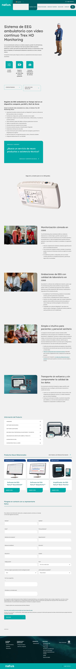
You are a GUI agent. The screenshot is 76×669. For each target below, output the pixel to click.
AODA (44, 655)
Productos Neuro (21, 644)
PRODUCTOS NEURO (42, 6)
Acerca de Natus (10, 644)
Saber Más (9, 490)
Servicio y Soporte (22, 646)
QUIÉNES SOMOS (33, 6)
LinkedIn (69, 643)
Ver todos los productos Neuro (59, 455)
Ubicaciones (36, 643)
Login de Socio (70, 1)
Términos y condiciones (48, 648)
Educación (8, 648)
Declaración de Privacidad (46, 644)
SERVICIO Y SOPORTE (52, 6)
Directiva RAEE (46, 657)
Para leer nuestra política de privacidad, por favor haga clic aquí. (18, 610)
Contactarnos (10, 87)
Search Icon (72, 7)
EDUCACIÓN (60, 6)
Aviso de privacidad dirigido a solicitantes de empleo (48, 652)
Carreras (8, 646)
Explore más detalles (28, 88)
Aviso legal (45, 646)
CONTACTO (66, 6)
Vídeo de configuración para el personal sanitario (54, 351)
